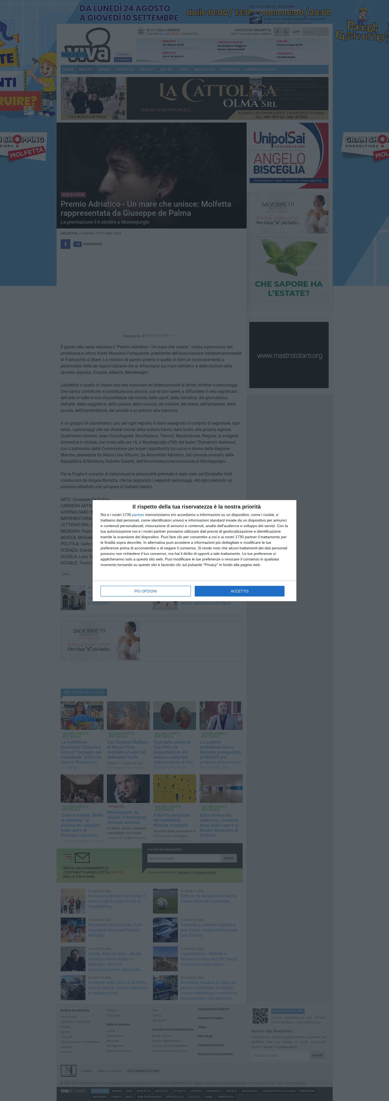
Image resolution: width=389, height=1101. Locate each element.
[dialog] (194, 550)
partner (138, 514)
